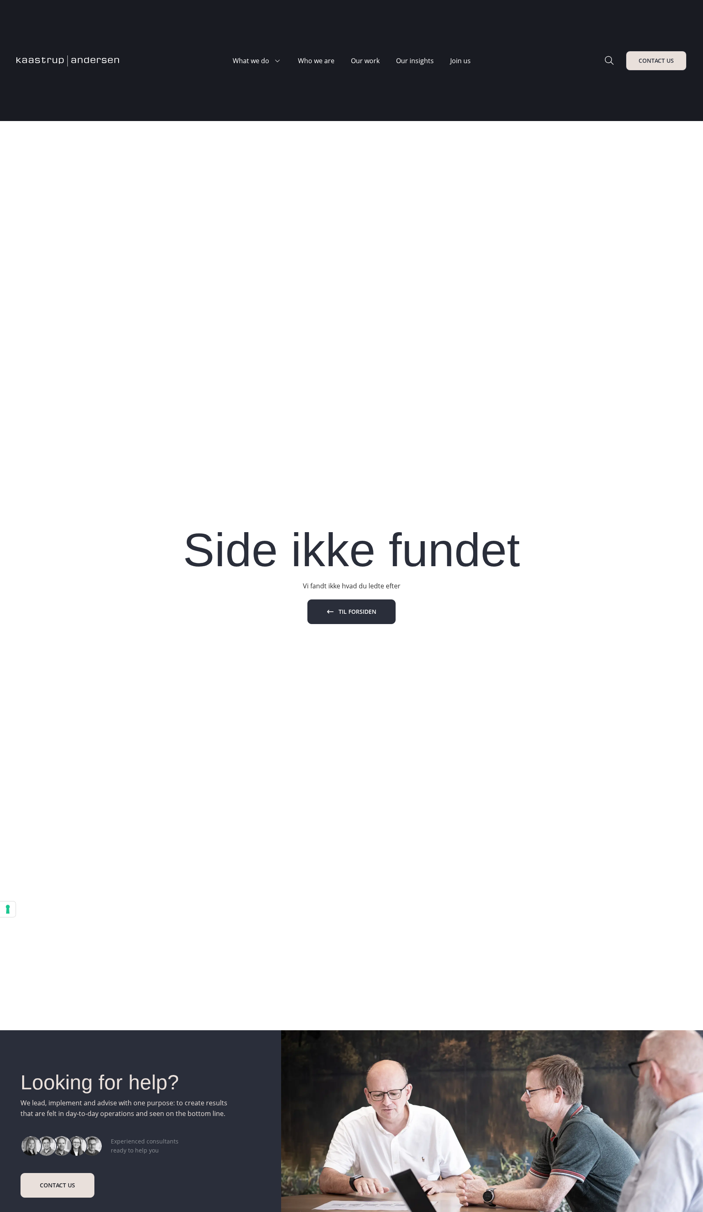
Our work (365, 60)
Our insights (415, 60)
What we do (251, 60)
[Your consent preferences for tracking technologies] (8, 909)
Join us (460, 60)
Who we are (316, 60)
